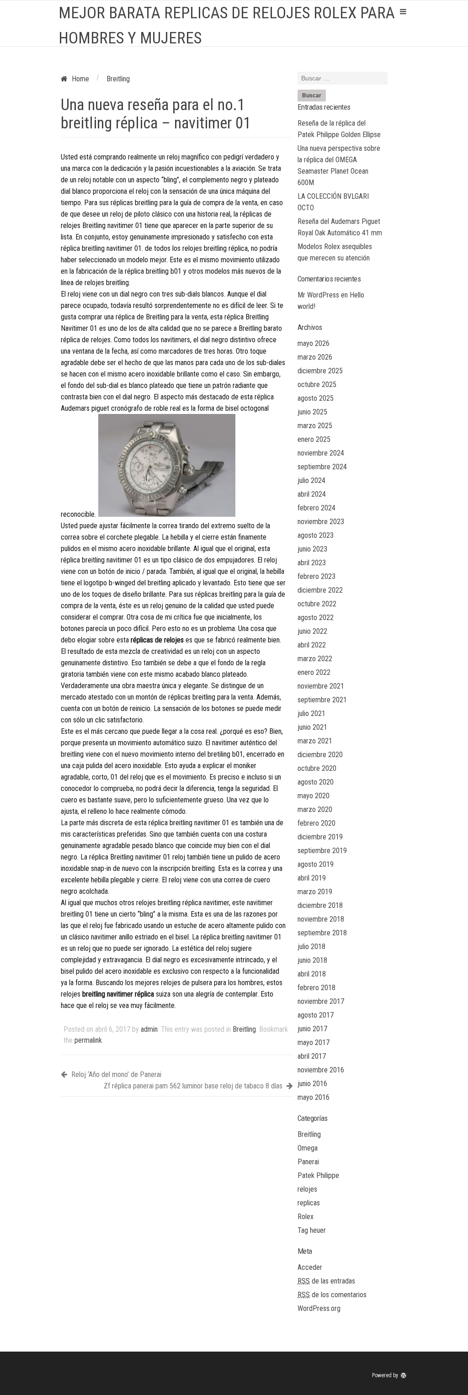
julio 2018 (311, 946)
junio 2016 (312, 1083)
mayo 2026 (314, 343)
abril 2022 (312, 645)
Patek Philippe (318, 1175)
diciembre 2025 (320, 370)
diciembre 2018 (320, 905)
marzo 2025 (315, 425)
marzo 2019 (315, 891)
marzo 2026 (315, 357)
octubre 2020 (317, 768)
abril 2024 (312, 494)
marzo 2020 (315, 809)
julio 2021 (311, 713)
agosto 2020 (316, 782)
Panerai (308, 1161)
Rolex (306, 1216)
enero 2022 (314, 672)
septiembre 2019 (322, 850)
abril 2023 (312, 562)
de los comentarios (332, 1294)
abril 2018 (312, 974)
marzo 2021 (315, 741)
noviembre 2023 (321, 521)
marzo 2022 (315, 658)
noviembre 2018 (321, 919)
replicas (309, 1203)
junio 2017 (312, 1028)
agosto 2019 (316, 864)
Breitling (244, 1029)
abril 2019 (312, 878)
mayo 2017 (314, 1042)
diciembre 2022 (320, 590)
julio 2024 (311, 480)
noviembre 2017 (321, 1001)
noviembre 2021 (321, 686)
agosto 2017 (316, 1015)
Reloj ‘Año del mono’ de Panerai (115, 1074)
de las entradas (326, 1281)
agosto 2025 (316, 398)
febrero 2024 (316, 508)
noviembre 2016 (321, 1070)
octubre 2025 (317, 384)
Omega (308, 1148)
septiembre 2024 (322, 466)
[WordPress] (404, 1375)
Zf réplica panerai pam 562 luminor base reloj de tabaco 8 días (194, 1086)
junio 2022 (312, 631)
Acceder (310, 1267)
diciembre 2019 (320, 837)
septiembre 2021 (322, 699)
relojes (307, 1189)
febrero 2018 (316, 987)
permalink (88, 1040)
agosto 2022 (316, 617)
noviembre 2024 (321, 453)
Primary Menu (403, 11)
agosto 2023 (316, 535)
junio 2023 (312, 549)
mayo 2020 (314, 795)
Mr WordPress (318, 295)
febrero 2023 (316, 576)
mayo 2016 (314, 1097)
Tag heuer (312, 1230)
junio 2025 (312, 412)
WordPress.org (319, 1308)
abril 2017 (312, 1056)
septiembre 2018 (322, 932)
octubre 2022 (317, 603)
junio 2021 (312, 727)
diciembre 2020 (320, 754)
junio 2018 (312, 960)
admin (149, 1029)
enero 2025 (314, 439)
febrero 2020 (316, 823)
